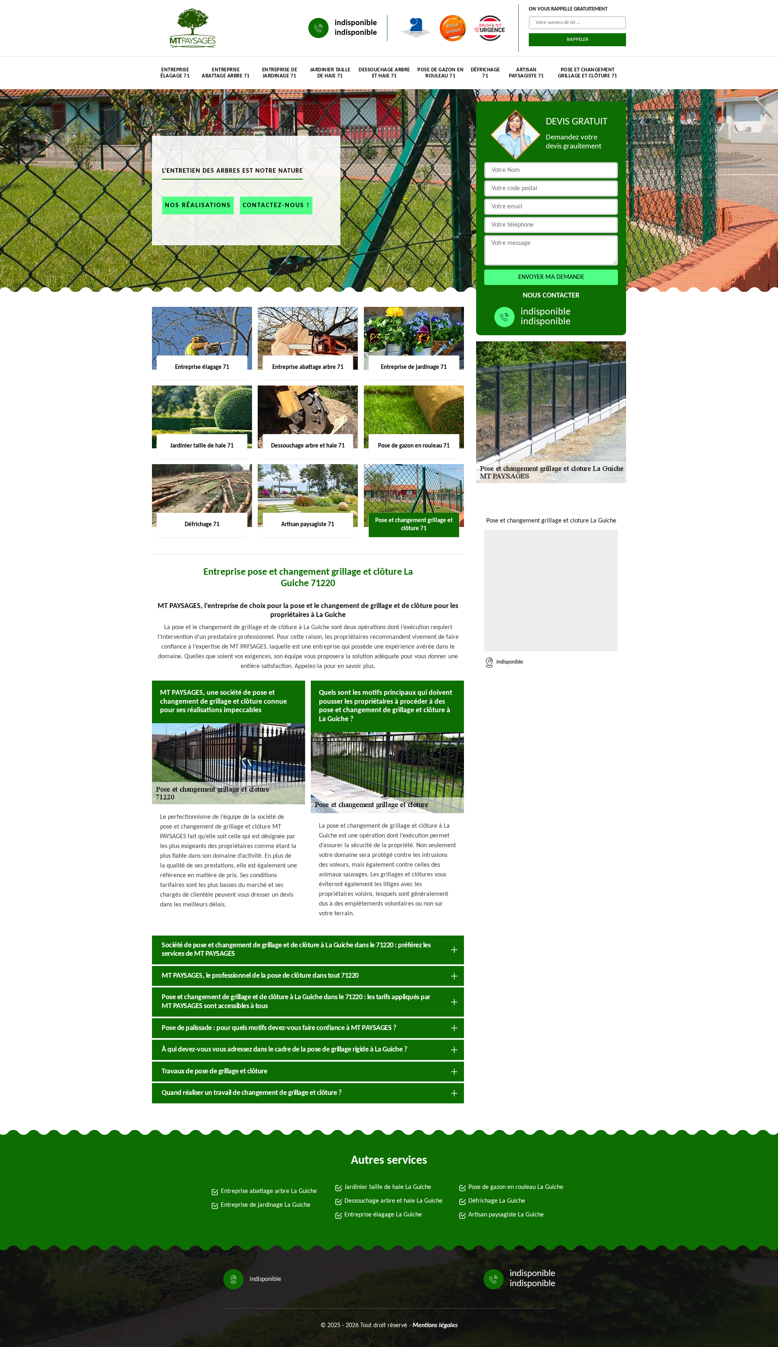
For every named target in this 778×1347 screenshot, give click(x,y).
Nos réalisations (198, 205)
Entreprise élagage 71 (175, 73)
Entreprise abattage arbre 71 (226, 73)
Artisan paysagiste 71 (526, 73)
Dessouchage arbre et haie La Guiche (393, 1201)
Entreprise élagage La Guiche (383, 1215)
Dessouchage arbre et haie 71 (384, 73)
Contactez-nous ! (276, 205)
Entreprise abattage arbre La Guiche (269, 1191)
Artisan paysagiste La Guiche (506, 1215)
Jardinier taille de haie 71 (330, 73)
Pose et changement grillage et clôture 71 (588, 73)
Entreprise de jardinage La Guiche (265, 1205)
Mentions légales (435, 1325)
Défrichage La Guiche (496, 1201)
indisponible (356, 23)
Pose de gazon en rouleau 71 (440, 73)
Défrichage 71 (485, 73)
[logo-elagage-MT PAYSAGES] (190, 28)
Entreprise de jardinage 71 (279, 73)
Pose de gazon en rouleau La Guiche (515, 1187)
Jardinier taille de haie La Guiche (387, 1187)
